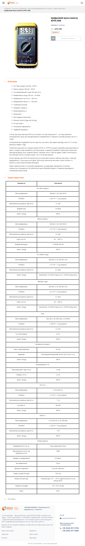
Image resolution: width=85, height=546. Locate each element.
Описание (12, 81)
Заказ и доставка (8, 531)
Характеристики (16, 177)
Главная (7, 8)
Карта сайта (33, 534)
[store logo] (13, 2)
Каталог (4, 538)
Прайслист (33, 531)
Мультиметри (59, 8)
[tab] (42, 81)
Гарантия (5, 534)
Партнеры (32, 538)
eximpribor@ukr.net (69, 518)
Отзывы (12, 499)
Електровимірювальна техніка (40, 8)
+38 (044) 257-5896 (70, 530)
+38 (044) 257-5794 (70, 528)
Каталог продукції (19, 8)
